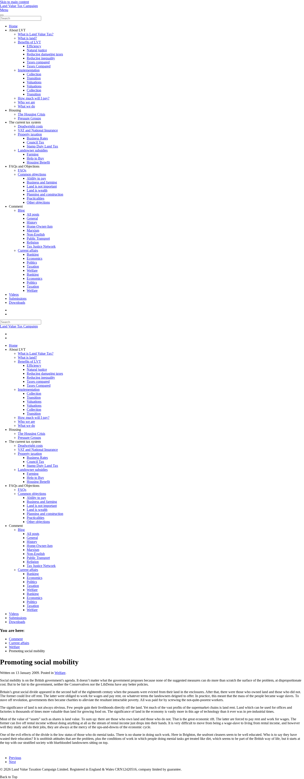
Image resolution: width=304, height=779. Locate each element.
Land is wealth (37, 190)
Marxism (33, 230)
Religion (33, 242)
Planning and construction (45, 194)
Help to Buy (35, 158)
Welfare (32, 270)
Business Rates (37, 138)
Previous (15, 758)
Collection (34, 74)
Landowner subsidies (33, 150)
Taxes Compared (39, 66)
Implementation (29, 70)
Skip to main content (14, 2)
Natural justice (37, 50)
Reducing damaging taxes (45, 54)
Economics (34, 258)
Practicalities (35, 198)
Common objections (32, 174)
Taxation (33, 266)
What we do (26, 106)
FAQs (22, 170)
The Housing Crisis (31, 114)
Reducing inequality (41, 58)
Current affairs (28, 250)
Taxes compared (38, 62)
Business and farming (42, 182)
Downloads (17, 302)
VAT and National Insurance (38, 130)
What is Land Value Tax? (35, 34)
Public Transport (38, 238)
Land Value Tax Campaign (19, 6)
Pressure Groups (29, 118)
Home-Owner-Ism (40, 226)
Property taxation (30, 134)
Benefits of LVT (29, 42)
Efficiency (34, 46)
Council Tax (35, 142)
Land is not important (42, 186)
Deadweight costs (30, 126)
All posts (33, 214)
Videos (14, 294)
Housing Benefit (38, 162)
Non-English (36, 234)
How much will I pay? (33, 98)
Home (13, 26)
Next (12, 762)
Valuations (34, 82)
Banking (33, 254)
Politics (32, 262)
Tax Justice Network (41, 246)
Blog (21, 210)
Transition (34, 78)
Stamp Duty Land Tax (42, 146)
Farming (33, 154)
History (32, 222)
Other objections (38, 202)
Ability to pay (36, 178)
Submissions (17, 298)
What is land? (27, 38)
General (32, 218)
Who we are (26, 102)
